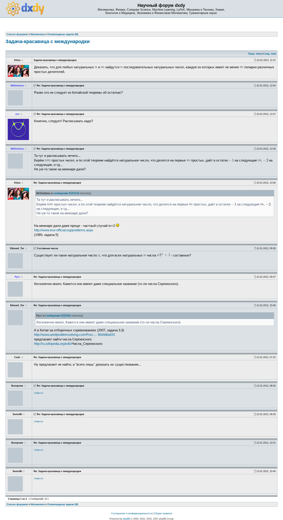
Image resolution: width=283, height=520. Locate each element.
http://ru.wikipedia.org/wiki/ (53, 343)
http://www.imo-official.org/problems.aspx (63, 230)
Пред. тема (254, 53)
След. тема (269, 53)
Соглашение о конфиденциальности (131, 513)
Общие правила (163, 513)
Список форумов (17, 504)
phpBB (126, 518)
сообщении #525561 (58, 315)
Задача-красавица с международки (48, 41)
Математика (38, 504)
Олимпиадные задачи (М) (62, 504)
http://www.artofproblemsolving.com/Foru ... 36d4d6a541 (74, 334)
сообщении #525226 (66, 193)
